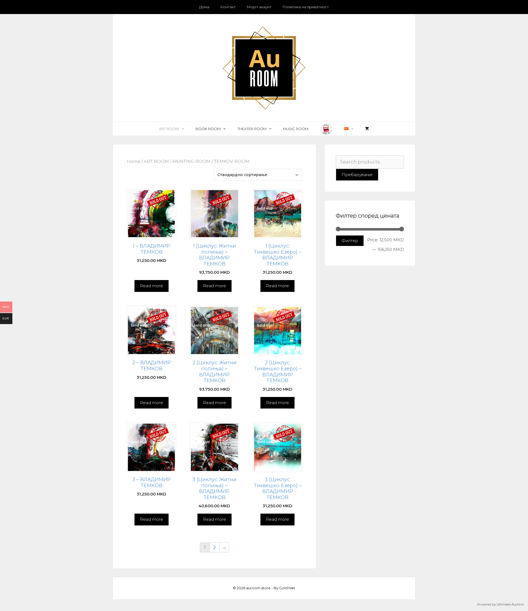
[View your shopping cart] (367, 129)
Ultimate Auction (510, 604)
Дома (204, 7)
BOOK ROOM (208, 129)
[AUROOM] (264, 67)
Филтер (350, 240)
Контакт (228, 7)
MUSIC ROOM (295, 129)
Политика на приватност (305, 7)
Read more (151, 285)
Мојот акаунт (259, 7)
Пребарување (357, 174)
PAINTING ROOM (191, 161)
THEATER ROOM (251, 129)
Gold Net (287, 588)
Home (133, 161)
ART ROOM (169, 129)
